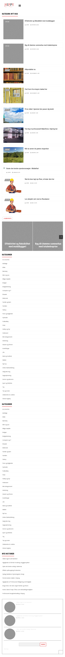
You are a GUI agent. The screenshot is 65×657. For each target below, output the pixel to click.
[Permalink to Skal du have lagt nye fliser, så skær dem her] (13, 185)
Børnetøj (4, 271)
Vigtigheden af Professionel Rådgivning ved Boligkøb (16, 582)
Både (3, 267)
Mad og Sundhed (7, 356)
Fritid (3, 325)
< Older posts (7, 218)
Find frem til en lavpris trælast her (36, 89)
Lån (3, 352)
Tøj (3, 387)
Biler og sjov (5, 275)
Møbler (4, 360)
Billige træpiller (6, 279)
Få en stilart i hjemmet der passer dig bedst (39, 109)
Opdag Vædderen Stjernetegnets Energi (13, 574)
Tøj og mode (6, 391)
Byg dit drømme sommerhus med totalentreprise (41, 45)
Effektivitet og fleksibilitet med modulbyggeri (40, 21)
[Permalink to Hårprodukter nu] (13, 75)
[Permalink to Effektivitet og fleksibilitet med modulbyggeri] (13, 29)
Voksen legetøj (6, 398)
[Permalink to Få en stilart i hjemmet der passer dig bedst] (13, 115)
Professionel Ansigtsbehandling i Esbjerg (13, 593)
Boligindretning (6, 286)
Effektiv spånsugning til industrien (11, 570)
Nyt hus (7, 21)
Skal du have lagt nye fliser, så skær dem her (39, 179)
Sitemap (6, 649)
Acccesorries (5, 259)
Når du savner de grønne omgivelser (37, 149)
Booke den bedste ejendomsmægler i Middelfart (22, 168)
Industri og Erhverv (7, 344)
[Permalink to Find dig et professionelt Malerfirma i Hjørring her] (13, 135)
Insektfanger (5, 348)
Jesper (27, 24)
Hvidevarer (5, 333)
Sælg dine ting (6, 371)
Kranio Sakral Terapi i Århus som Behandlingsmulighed (17, 589)
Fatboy (4, 310)
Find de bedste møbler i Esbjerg (11, 578)
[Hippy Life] (9, 5)
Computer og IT (6, 290)
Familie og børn (6, 302)
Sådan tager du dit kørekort (9, 558)
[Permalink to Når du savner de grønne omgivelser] (13, 155)
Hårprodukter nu (30, 69)
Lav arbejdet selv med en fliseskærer (37, 199)
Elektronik (5, 298)
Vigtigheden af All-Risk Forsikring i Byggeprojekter (16, 562)
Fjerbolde (5, 317)
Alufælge (4, 263)
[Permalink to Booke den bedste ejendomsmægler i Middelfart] (4, 168)
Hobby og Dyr (6, 329)
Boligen (4, 283)
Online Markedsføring (8, 368)
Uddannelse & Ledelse (8, 395)
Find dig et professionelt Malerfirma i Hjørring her (41, 129)
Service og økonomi (7, 379)
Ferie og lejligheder (7, 313)
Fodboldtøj (5, 321)
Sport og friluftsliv (7, 383)
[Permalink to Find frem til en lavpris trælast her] (13, 95)
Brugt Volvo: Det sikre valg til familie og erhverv (15, 586)
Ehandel (4, 294)
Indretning (5, 341)
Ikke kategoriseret (7, 337)
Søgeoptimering (6, 375)
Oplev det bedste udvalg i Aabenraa (12, 566)
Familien (4, 306)
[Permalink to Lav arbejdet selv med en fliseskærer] (13, 205)
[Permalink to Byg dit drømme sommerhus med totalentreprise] (13, 53)
